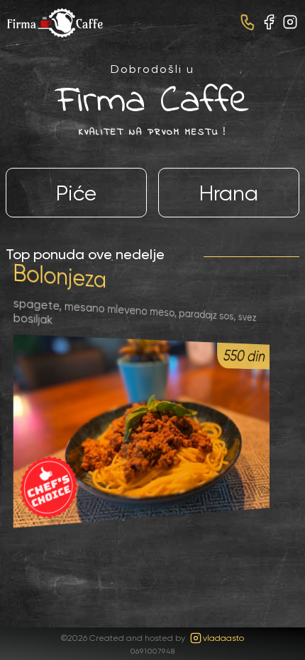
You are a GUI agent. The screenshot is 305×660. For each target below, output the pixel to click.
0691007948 (153, 651)
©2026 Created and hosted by (152, 637)
